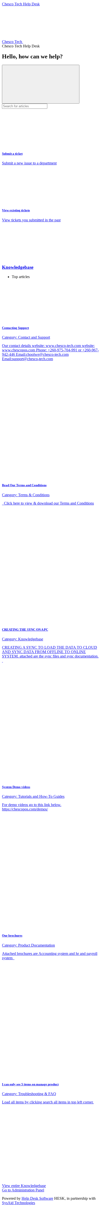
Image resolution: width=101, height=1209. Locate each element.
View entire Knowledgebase (24, 1186)
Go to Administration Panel (23, 1190)
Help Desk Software (37, 1198)
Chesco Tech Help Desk (21, 4)
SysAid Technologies (18, 1203)
